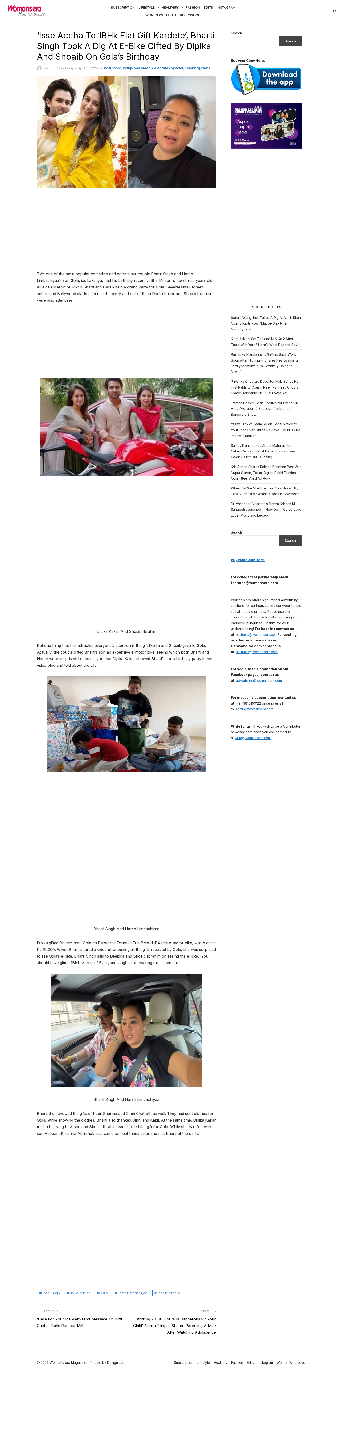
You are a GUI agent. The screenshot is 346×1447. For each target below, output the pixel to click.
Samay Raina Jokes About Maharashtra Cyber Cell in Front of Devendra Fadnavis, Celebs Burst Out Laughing (263, 451)
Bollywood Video (136, 68)
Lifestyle (146, 7)
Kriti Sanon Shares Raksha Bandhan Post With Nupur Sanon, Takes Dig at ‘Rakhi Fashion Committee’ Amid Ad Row (266, 472)
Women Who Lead (160, 15)
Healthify (170, 7)
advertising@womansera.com (259, 680)
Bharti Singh (50, 1293)
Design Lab (116, 1363)
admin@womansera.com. (255, 709)
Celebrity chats (197, 68)
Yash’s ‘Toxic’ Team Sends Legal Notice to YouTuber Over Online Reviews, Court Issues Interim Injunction (266, 430)
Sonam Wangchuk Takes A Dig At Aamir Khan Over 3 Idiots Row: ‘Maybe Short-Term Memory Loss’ (266, 323)
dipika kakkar (79, 1293)
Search (236, 33)
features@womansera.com (257, 635)
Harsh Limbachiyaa (132, 1293)
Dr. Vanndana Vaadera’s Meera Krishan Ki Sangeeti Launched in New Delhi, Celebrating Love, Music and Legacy (266, 509)
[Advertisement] (126, 230)
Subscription (123, 7)
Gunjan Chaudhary (58, 68)
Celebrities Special (167, 68)
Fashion (193, 7)
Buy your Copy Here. (248, 60)
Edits (208, 7)
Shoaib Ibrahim (168, 1293)
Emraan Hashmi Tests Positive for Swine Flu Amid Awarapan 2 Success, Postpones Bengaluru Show (264, 408)
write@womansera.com (253, 738)
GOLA (103, 1293)
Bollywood (190, 15)
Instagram (226, 7)
